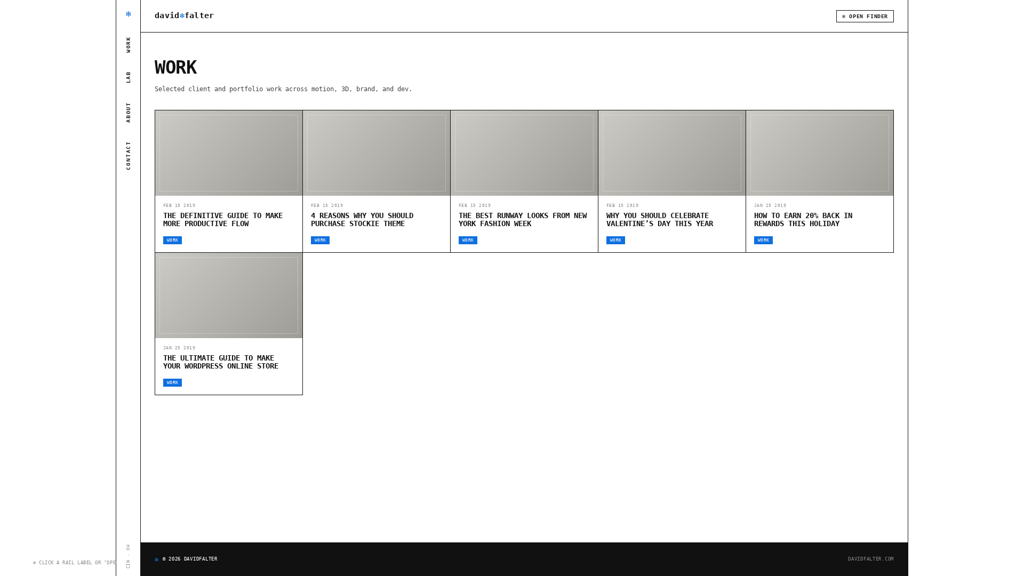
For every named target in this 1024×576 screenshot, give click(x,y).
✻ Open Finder (865, 16)
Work (128, 44)
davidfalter (184, 15)
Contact (128, 155)
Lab (128, 77)
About (128, 112)
